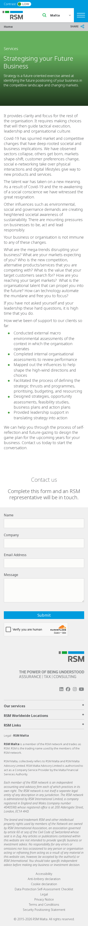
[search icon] (44, 15)
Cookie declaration (44, 884)
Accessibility (44, 874)
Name (8, 515)
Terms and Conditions (44, 904)
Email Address (15, 554)
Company (11, 535)
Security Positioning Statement (44, 910)
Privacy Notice (44, 899)
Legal (44, 894)
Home (8, 27)
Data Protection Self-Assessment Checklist (44, 889)
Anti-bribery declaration (44, 879)
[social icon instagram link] (75, 689)
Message (11, 574)
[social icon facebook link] (68, 689)
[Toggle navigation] (81, 15)
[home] (15, 14)
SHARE (74, 26)
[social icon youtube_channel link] (81, 689)
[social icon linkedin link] (61, 689)
